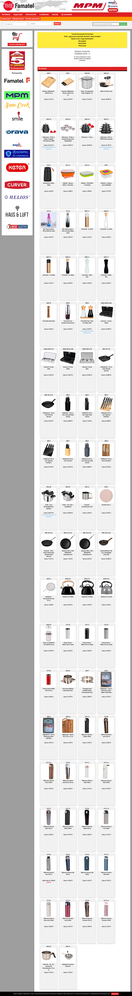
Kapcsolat (18, 14)
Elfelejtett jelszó (18, 19)
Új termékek (66, 14)
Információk (31, 14)
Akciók (55, 14)
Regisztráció (6, 19)
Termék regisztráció (32, 19)
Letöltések (44, 14)
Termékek (6, 14)
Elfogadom (115, 994)
